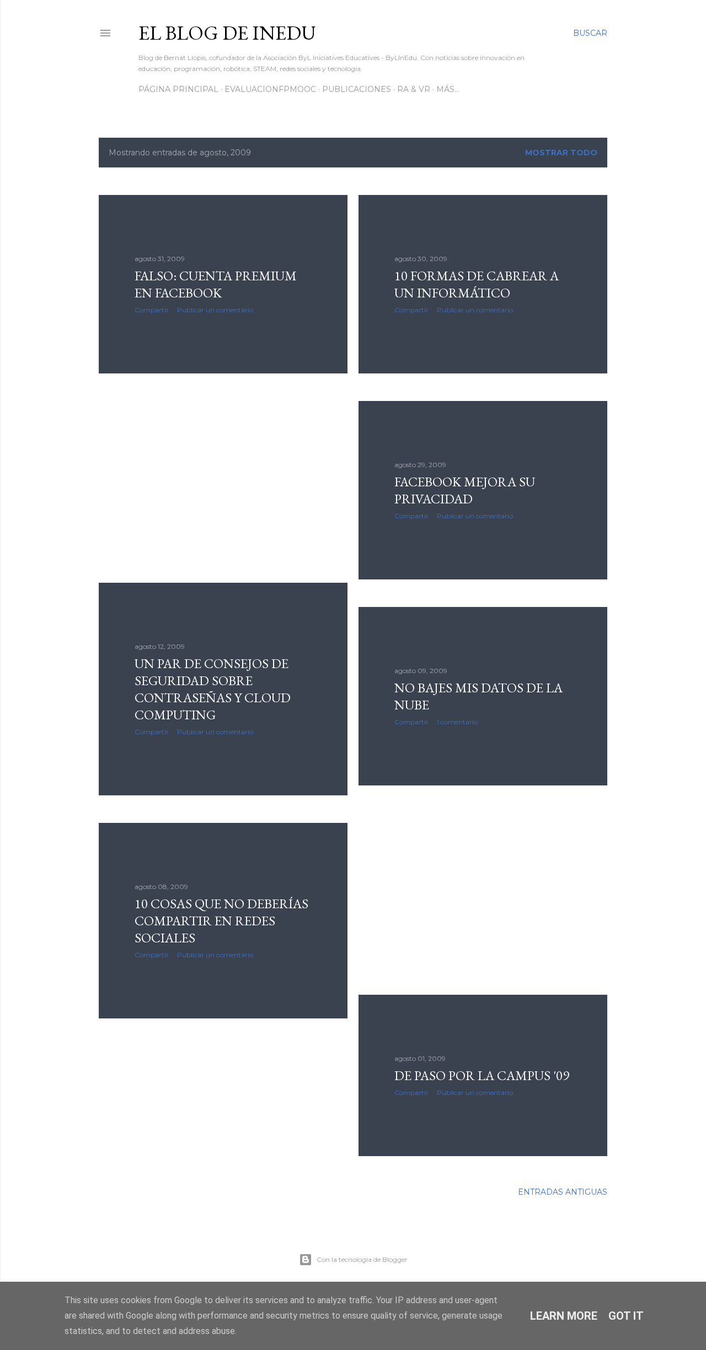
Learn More (563, 1315)
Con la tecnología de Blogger (362, 1259)
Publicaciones (356, 89)
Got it (626, 1315)
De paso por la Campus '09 (481, 1075)
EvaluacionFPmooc (270, 89)
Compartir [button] (152, 310)
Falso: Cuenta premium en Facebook (216, 284)
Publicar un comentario (215, 310)
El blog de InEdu (227, 33)
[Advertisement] (223, 478)
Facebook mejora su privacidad (464, 490)
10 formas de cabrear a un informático (476, 284)
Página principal (178, 89)
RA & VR (413, 89)
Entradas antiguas (562, 1192)
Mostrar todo (561, 153)
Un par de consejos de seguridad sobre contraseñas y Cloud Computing (213, 689)
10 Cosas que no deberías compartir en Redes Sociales (221, 920)
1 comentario (457, 722)
